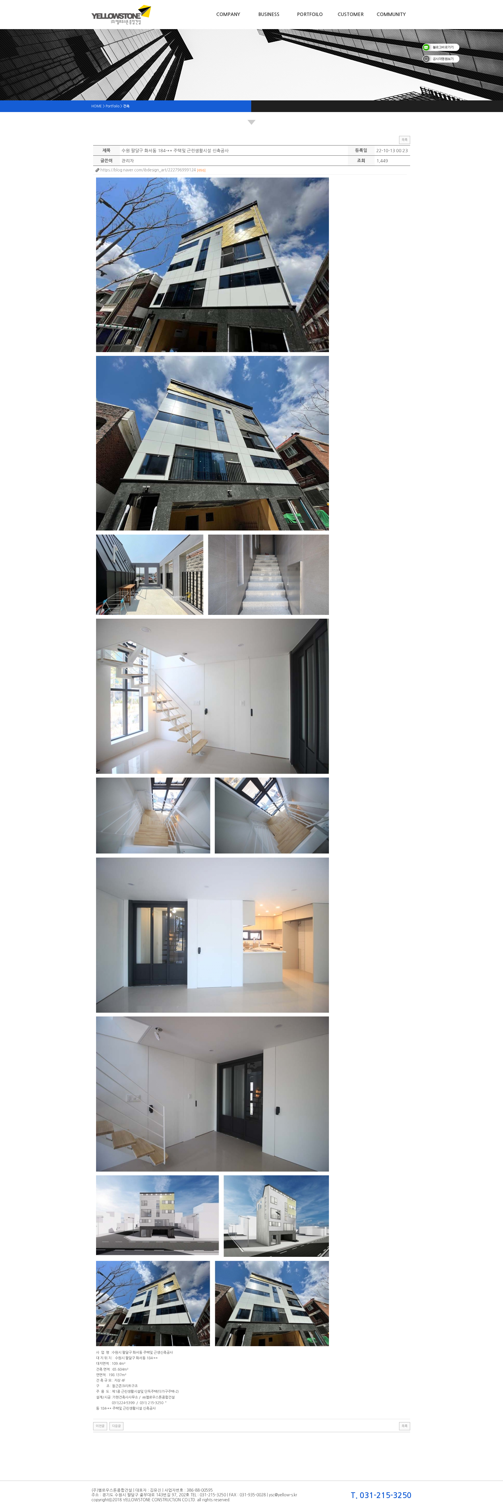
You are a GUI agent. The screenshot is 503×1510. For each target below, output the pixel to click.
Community (391, 14)
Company (228, 14)
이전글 (100, 1426)
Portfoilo (310, 14)
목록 (405, 139)
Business (268, 14)
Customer (351, 14)
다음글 (116, 1426)
